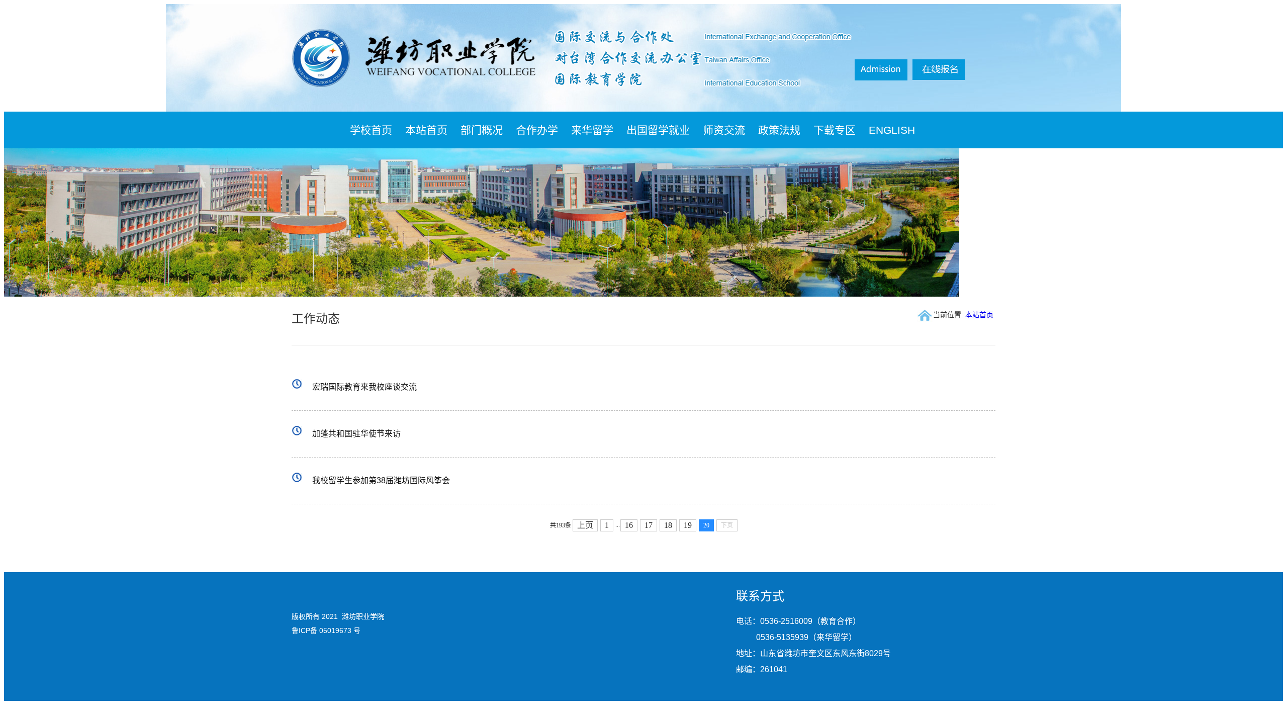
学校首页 (371, 130)
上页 (585, 525)
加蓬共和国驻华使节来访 (356, 433)
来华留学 (592, 130)
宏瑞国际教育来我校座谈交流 (364, 387)
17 (649, 525)
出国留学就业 (658, 130)
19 (688, 525)
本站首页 (426, 130)
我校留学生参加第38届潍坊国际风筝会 (381, 480)
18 (668, 525)
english (892, 130)
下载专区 (834, 130)
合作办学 (537, 130)
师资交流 (724, 130)
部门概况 (482, 130)
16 (629, 525)
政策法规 (779, 130)
